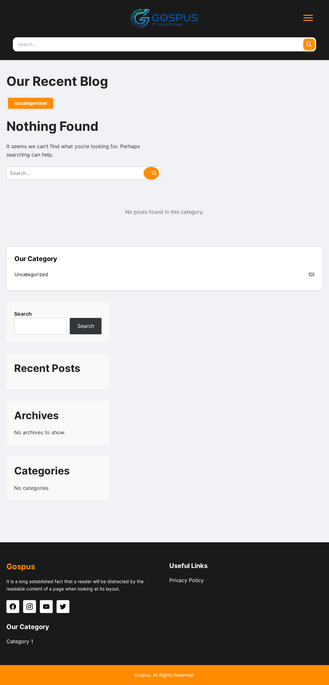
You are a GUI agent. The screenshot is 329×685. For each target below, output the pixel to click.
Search (23, 314)
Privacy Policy (186, 580)
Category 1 (19, 641)
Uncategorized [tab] (30, 103)
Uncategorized (31, 274)
